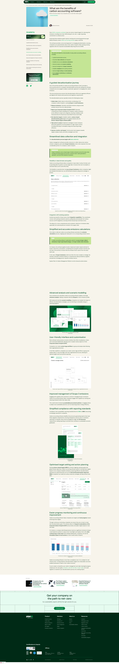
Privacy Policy (61, 659)
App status (75, 659)
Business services (60, 622)
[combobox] (3, 663)
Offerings (59, 619)
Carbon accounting (41, 5)
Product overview (48, 619)
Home (27, 5)
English (3, 662)
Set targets (47, 626)
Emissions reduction (49, 628)
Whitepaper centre (85, 620)
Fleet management (60, 624)
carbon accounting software (68, 40)
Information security (89, 659)
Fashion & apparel (60, 628)
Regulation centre (84, 622)
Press (70, 622)
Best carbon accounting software (86, 633)
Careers (70, 620)
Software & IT (59, 620)
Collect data (47, 620)
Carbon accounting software (49, 5)
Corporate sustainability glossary (86, 629)
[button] (33, 1)
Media (58, 626)
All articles (83, 635)
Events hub (83, 631)
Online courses (84, 624)
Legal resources (48, 659)
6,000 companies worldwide (59, 32)
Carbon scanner (84, 626)
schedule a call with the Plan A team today (73, 567)
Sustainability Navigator (85, 637)
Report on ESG (48, 624)
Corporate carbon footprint (33, 5)
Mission (70, 619)
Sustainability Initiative (73, 624)
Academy (83, 619)
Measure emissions (48, 622)
